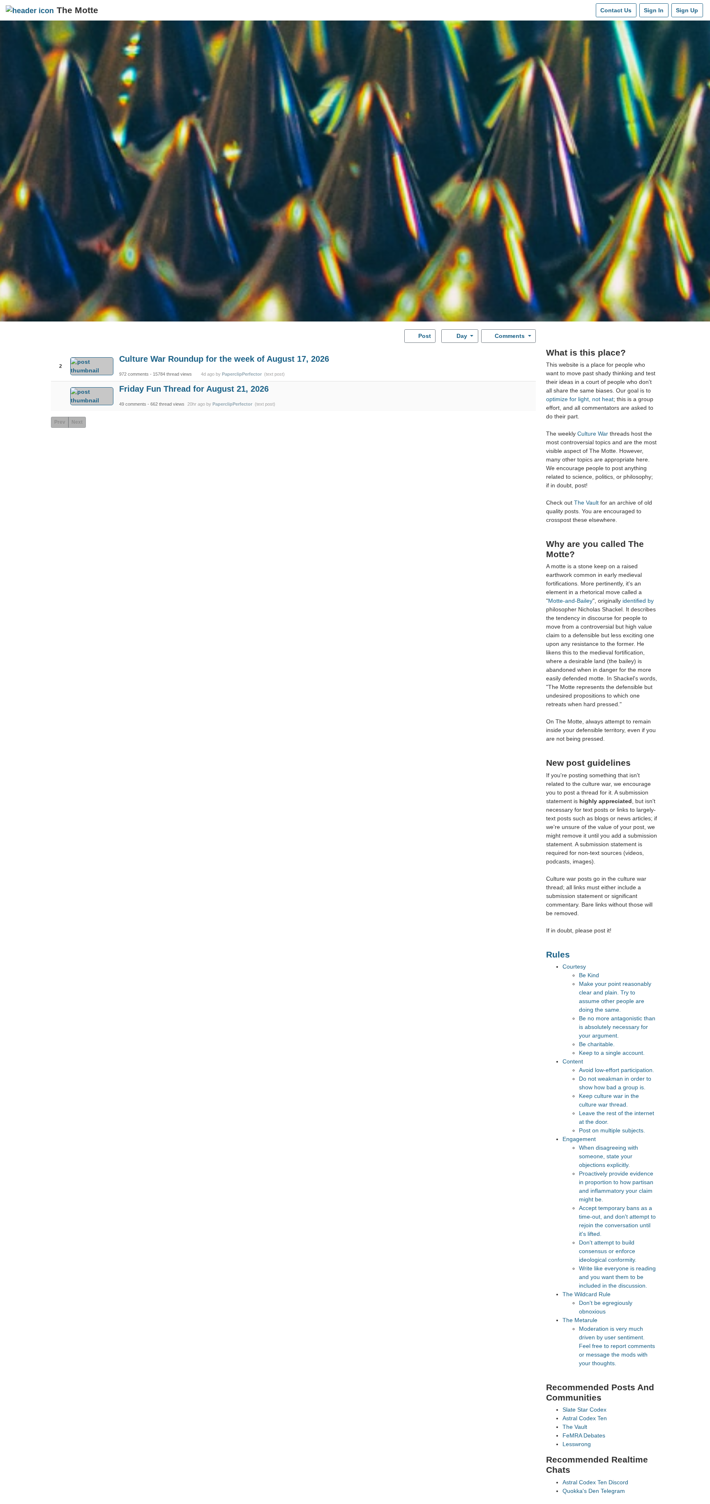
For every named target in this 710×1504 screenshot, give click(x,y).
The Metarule (579, 1320)
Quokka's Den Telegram (593, 1491)
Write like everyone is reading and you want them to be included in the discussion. (617, 1277)
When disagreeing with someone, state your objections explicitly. (608, 1156)
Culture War (592, 433)
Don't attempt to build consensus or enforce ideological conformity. (607, 1251)
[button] (60, 359)
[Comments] (588, 10)
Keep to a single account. (612, 1052)
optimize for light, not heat (579, 399)
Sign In (654, 10)
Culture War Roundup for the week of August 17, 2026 (224, 358)
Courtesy (574, 966)
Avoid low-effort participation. (616, 1070)
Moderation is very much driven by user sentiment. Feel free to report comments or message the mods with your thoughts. (617, 1345)
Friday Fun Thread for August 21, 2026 (194, 388)
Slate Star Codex (584, 1409)
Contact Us (616, 10)
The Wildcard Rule (586, 1294)
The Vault (586, 502)
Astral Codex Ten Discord (595, 1482)
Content (572, 1061)
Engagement (579, 1139)
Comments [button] (509, 336)
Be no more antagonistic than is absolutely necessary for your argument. (617, 1027)
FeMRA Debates (583, 1435)
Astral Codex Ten (584, 1418)
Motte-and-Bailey (570, 600)
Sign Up (687, 10)
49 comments (132, 404)
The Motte (77, 10)
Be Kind (589, 975)
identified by (638, 600)
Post (424, 336)
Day (462, 336)
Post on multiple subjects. (612, 1130)
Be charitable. (597, 1044)
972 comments (134, 374)
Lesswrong (576, 1444)
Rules (558, 954)
